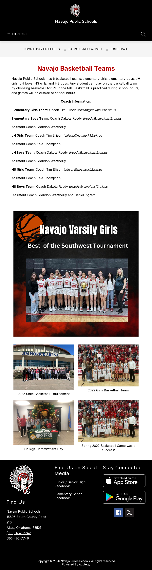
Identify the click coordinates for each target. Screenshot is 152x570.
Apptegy (84, 564)
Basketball (119, 49)
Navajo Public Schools (42, 49)
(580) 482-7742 (19, 533)
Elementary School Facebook (69, 496)
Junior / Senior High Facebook (70, 484)
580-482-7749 (18, 538)
